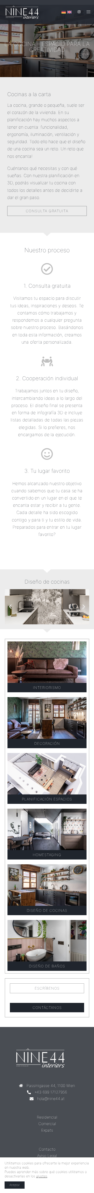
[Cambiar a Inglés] (69, 12)
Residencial (47, 1117)
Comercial (47, 1123)
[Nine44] (25, 12)
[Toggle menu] (88, 12)
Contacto (47, 1149)
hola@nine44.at (51, 1098)
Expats (47, 1130)
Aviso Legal (47, 1155)
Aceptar (14, 1185)
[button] (10, 607)
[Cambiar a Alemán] (64, 12)
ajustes (41, 1176)
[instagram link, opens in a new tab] (79, 12)
